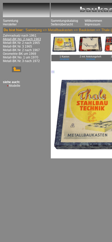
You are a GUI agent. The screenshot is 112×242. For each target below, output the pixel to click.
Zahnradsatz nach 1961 (19, 35)
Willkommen (93, 21)
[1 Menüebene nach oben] (12, 71)
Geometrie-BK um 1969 (19, 54)
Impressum (92, 24)
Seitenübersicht (62, 24)
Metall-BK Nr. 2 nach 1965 (21, 43)
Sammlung (10, 21)
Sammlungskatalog (64, 21)
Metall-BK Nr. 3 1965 (17, 46)
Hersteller (10, 24)
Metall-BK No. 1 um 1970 (20, 57)
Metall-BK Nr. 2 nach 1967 (21, 50)
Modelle (14, 86)
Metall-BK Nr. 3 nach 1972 (21, 61)
